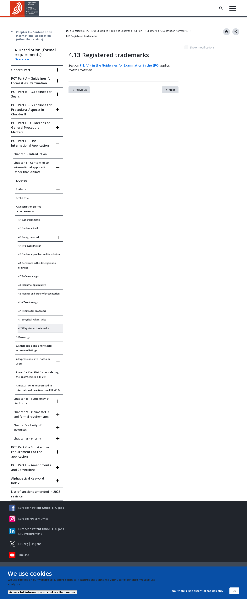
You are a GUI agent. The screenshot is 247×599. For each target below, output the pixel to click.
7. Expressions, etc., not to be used (33, 361)
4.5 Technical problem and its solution (39, 254)
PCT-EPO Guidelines (97, 31)
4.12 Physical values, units (32, 319)
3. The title (22, 198)
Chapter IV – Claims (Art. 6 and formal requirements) (31, 414)
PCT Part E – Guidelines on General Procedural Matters (31, 127)
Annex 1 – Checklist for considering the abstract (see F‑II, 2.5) (37, 374)
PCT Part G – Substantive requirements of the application (30, 452)
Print (226, 31)
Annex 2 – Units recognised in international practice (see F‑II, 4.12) (38, 388)
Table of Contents (120, 31)
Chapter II (152, 31)
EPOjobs (35, 544)
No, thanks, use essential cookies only (197, 591)
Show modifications (202, 47)
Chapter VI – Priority (27, 438)
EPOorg (23, 544)
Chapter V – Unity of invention (27, 427)
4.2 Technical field (28, 228)
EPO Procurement (30, 534)
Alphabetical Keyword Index (27, 480)
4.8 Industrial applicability (32, 285)
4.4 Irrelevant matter (29, 245)
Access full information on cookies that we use (42, 592)
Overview (21, 59)
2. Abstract (22, 189)
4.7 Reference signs (29, 276)
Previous (81, 90)
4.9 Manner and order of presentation (39, 293)
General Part (20, 70)
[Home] (25, 8)
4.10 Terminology (28, 302)
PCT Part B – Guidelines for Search (31, 94)
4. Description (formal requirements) (174, 31)
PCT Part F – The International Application (30, 143)
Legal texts (78, 31)
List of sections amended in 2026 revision (35, 494)
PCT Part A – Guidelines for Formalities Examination (31, 80)
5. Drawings (23, 337)
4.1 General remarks (29, 219)
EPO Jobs (58, 508)
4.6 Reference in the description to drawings (37, 265)
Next (172, 90)
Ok (234, 591)
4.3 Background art (28, 237)
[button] (40, 8)
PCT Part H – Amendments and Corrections (31, 467)
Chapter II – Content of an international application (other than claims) (34, 35)
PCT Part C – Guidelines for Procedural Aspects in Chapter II (31, 109)
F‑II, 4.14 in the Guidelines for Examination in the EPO (119, 65)
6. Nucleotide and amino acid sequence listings (34, 348)
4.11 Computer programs (32, 311)
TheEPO (23, 555)
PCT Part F (138, 31)
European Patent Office (34, 508)
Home (67, 31)
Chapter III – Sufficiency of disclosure (32, 401)
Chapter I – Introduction (30, 154)
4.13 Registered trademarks (33, 328)
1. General (22, 180)
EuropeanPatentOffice (33, 519)
